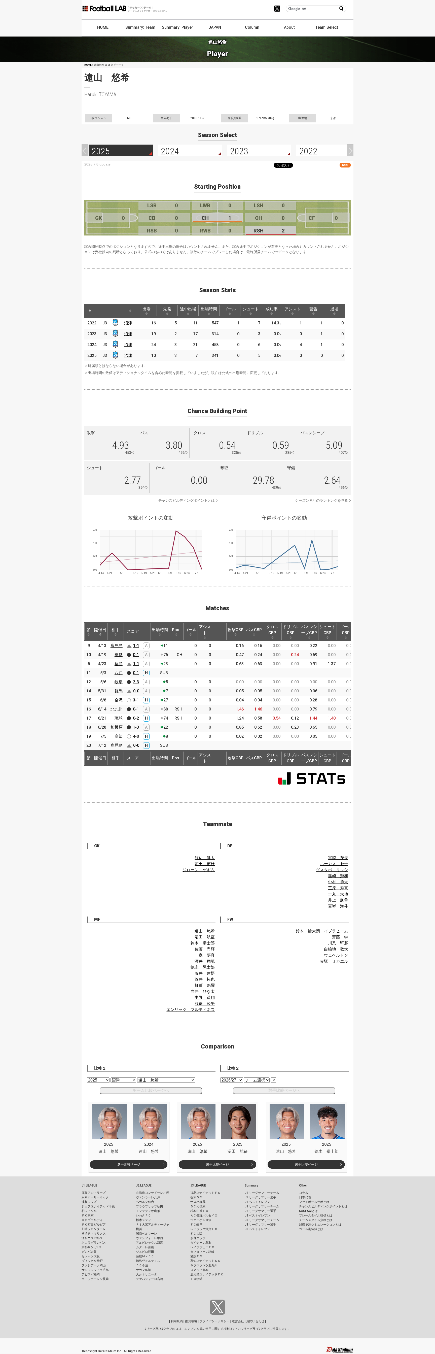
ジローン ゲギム (199, 869)
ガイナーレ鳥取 (200, 1242)
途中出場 (188, 309)
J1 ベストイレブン (257, 1202)
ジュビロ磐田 (145, 1252)
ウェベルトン (336, 955)
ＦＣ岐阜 (196, 1224)
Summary (251, 1185)
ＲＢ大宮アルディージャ (152, 1224)
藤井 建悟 (205, 973)
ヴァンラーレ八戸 (148, 1197)
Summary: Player (177, 27)
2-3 (136, 682)
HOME (102, 27)
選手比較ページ (128, 1164)
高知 (119, 736)
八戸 (119, 672)
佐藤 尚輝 (205, 949)
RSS (345, 165)
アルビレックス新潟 (149, 1242)
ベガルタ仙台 (145, 1202)
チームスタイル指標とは (315, 1220)
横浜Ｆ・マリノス (94, 1233)
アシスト (292, 309)
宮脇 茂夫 (338, 857)
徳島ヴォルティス (148, 1261)
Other (303, 1185)
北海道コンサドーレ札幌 (152, 1193)
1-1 (136, 645)
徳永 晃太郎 (203, 967)
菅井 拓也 (205, 979)
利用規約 (177, 1321)
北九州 (117, 709)
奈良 (119, 654)
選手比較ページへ (284, 1090)
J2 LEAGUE (144, 1185)
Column (252, 27)
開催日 (100, 629)
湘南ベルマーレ (146, 1233)
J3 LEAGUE (198, 1185)
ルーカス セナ (334, 863)
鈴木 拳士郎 (203, 943)
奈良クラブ (197, 1238)
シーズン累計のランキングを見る (321, 500)
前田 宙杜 (205, 863)
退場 (334, 309)
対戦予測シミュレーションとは (320, 1224)
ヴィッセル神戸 (92, 1261)
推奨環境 (191, 1321)
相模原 (117, 727)
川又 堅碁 (338, 943)
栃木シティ (143, 1220)
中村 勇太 (338, 881)
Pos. (176, 629)
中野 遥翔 (205, 997)
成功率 (272, 309)
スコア (133, 631)
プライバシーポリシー (214, 1321)
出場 (146, 309)
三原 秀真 (338, 888)
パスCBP (254, 629)
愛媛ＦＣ (196, 1256)
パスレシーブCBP (309, 629)
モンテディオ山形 (148, 1211)
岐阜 (119, 682)
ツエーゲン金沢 (200, 1220)
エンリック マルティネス (190, 1009)
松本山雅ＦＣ (199, 1211)
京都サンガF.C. (91, 1247)
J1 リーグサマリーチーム (262, 1193)
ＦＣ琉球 (196, 1279)
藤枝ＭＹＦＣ (145, 1256)
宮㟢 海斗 (338, 906)
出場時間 (209, 309)
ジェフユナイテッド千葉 (98, 1206)
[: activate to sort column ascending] (99, 310)
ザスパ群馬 (197, 1202)
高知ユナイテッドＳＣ (205, 1261)
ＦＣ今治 (142, 1265)
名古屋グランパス (94, 1242)
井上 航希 (338, 900)
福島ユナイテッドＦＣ (205, 1193)
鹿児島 (117, 645)
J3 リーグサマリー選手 (260, 1224)
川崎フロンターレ (94, 1229)
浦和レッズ (89, 1202)
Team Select (326, 27)
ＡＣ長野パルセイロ (204, 1215)
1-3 (136, 727)
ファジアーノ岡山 (94, 1265)
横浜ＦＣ (142, 1229)
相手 (116, 629)
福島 (119, 663)
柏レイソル (89, 1211)
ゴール (230, 309)
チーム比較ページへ (151, 1090)
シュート (251, 309)
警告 (313, 309)
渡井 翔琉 (205, 961)
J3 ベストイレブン (257, 1229)
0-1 (136, 654)
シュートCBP (327, 629)
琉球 (119, 718)
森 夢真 (207, 955)
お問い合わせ (255, 1321)
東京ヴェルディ (92, 1220)
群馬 (119, 691)
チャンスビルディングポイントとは (186, 500)
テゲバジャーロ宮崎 (149, 1279)
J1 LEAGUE (89, 1185)
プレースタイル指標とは (315, 1215)
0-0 (136, 691)
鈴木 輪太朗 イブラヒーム (322, 931)
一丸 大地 (338, 894)
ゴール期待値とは (311, 1229)
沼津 (128, 323)
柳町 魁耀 (205, 985)
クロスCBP (272, 629)
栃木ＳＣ (196, 1197)
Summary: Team (140, 27)
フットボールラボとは (314, 1202)
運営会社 (238, 1321)
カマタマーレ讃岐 (202, 1252)
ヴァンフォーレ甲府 (149, 1238)
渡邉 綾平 (205, 1003)
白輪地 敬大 (336, 949)
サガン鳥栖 (143, 1270)
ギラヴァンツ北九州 (204, 1265)
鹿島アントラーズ (94, 1193)
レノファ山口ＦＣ (202, 1247)
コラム (303, 1193)
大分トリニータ (146, 1274)
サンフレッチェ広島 (95, 1270)
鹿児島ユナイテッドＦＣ (207, 1274)
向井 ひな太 (203, 991)
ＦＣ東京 (88, 1215)
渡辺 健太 (205, 857)
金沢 (119, 700)
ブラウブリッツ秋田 (149, 1206)
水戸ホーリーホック (95, 1197)
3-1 (136, 700)
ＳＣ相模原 (197, 1206)
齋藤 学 (340, 937)
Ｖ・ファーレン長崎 (95, 1279)
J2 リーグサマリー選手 (260, 1211)
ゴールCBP (346, 629)
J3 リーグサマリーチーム (262, 1220)
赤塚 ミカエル (334, 961)
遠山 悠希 (205, 931)
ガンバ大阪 (89, 1252)
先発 (167, 309)
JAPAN (215, 27)
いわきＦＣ (143, 1215)
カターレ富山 (145, 1247)
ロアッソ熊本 (199, 1270)
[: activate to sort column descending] (89, 310)
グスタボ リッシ (332, 869)
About (289, 27)
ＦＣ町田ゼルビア (94, 1224)
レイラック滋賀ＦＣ (204, 1229)
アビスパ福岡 (91, 1274)
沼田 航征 (205, 937)
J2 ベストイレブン (257, 1215)
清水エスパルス (92, 1238)
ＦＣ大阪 (196, 1233)
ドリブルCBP (291, 629)
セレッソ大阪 (91, 1256)
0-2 (136, 718)
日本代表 (305, 1197)
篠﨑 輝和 (338, 875)
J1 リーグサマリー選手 (260, 1197)
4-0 (136, 736)
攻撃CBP (235, 629)
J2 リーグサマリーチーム (262, 1206)
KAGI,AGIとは (308, 1211)
